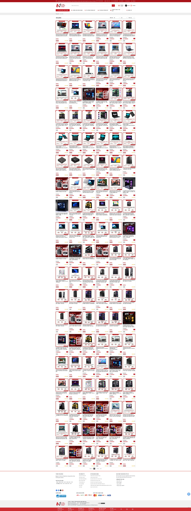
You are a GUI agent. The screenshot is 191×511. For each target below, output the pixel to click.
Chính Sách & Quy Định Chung (95, 475)
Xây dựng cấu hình (122, 5)
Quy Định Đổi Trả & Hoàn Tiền (95, 480)
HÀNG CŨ (130, 10)
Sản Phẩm (80, 485)
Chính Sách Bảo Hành (94, 477)
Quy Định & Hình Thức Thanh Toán (96, 478)
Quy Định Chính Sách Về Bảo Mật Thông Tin (97, 483)
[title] (121, 509)
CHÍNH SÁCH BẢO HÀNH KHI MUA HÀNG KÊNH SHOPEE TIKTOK (101, 485)
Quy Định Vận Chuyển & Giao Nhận (96, 482)
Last (100, 468)
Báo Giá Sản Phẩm (82, 480)
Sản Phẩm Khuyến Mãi (82, 478)
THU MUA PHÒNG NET (103, 10)
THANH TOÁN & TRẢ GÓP (116, 10)
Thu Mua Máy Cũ (82, 482)
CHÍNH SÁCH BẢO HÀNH (78, 10)
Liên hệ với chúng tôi (82, 475)
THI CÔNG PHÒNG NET (90, 10)
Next (98, 468)
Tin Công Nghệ (81, 483)
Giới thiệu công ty (82, 477)
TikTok (129, 5)
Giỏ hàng (134, 5)
